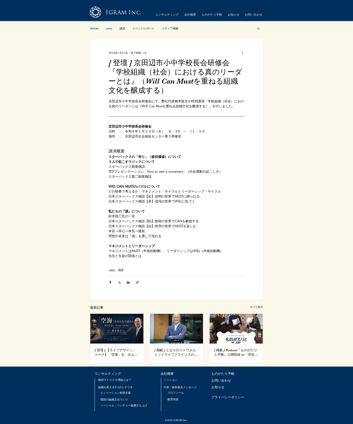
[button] (258, 28)
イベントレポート (143, 28)
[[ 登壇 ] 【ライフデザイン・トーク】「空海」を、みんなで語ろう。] (116, 329)
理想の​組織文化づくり (114, 399)
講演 (122, 28)
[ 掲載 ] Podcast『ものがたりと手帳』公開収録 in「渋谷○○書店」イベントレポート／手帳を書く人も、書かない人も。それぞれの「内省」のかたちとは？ (236, 352)
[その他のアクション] (242, 53)
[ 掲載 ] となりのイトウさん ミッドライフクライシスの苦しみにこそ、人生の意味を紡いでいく (175, 352)
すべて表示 (256, 307)
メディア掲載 (170, 28)
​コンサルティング (108, 374)
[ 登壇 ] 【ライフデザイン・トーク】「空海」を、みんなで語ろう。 (116, 352)
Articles (94, 28)
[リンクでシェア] (137, 282)
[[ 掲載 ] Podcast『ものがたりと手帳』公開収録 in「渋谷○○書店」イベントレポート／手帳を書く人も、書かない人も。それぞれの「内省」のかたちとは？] (236, 329)
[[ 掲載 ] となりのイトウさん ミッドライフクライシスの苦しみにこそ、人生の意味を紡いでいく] (176, 329)
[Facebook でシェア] (110, 282)
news (109, 28)
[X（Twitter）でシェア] (119, 282)
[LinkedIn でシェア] (128, 282)
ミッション (170, 379)
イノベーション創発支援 (115, 392)
